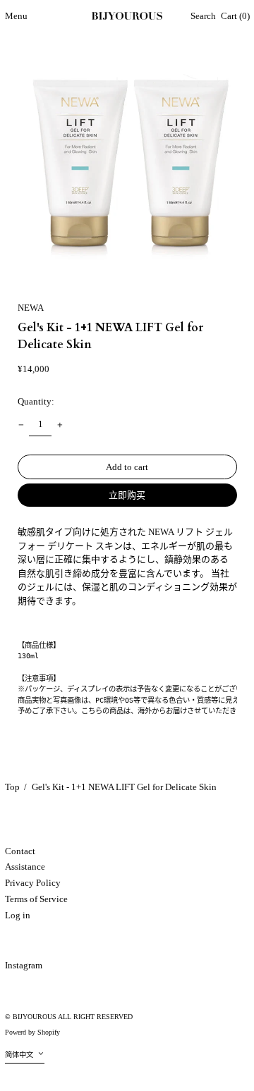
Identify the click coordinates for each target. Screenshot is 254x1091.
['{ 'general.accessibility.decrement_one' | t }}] (21, 425)
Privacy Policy (33, 882)
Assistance (25, 866)
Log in (17, 915)
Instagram (23, 965)
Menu (16, 16)
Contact (20, 851)
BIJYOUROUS (34, 1017)
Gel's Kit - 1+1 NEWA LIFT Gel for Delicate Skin (124, 787)
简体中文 (20, 1055)
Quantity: (36, 401)
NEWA (31, 307)
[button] (203, 16)
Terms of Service (36, 899)
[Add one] (60, 425)
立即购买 (127, 495)
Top (12, 787)
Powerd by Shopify (32, 1032)
